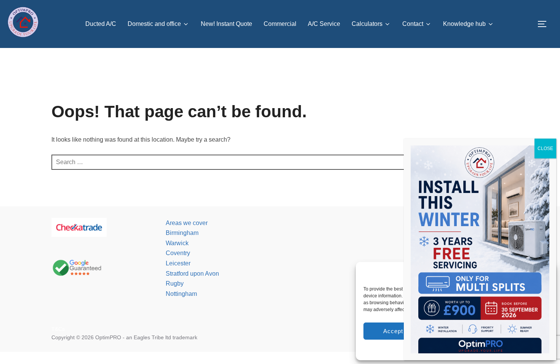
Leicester (178, 263)
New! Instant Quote (226, 24)
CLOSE (545, 148)
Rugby (175, 283)
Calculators (367, 24)
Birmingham (182, 233)
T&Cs (58, 329)
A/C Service (324, 24)
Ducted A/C (100, 24)
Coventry (178, 253)
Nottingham (181, 294)
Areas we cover (187, 223)
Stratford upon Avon (192, 273)
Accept (393, 331)
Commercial (280, 24)
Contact (412, 24)
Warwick (177, 243)
